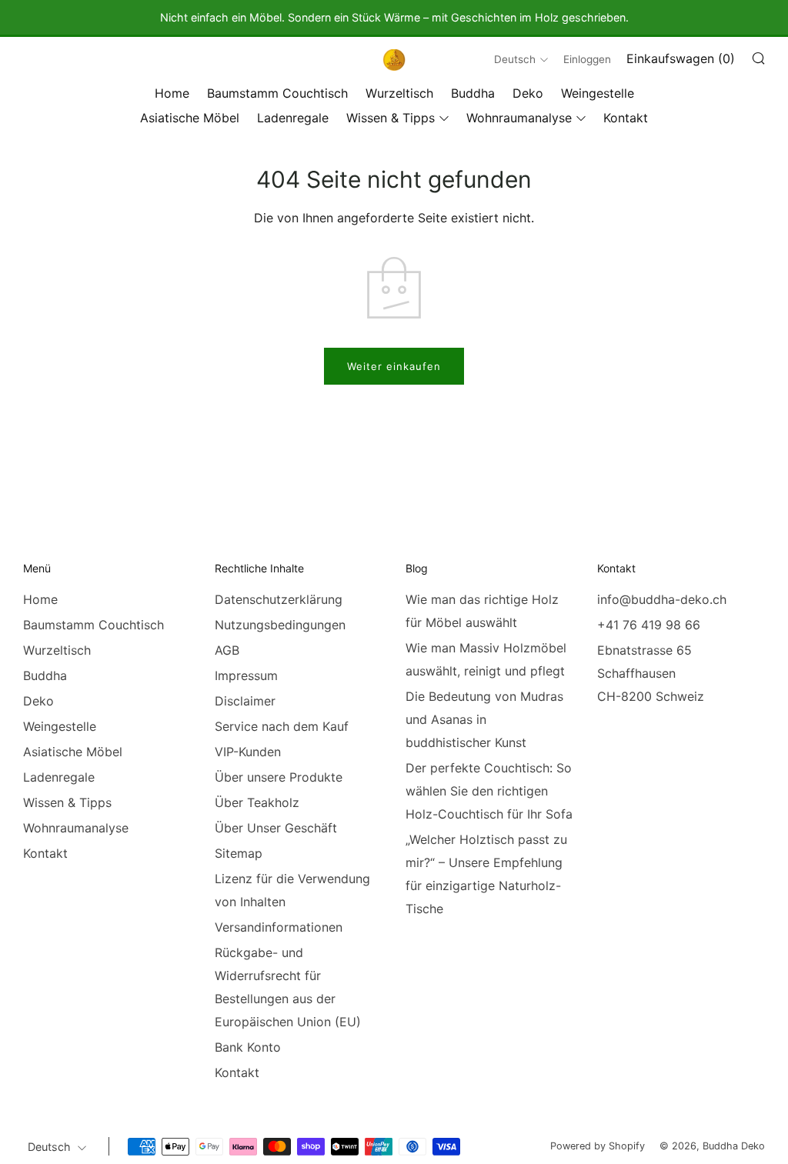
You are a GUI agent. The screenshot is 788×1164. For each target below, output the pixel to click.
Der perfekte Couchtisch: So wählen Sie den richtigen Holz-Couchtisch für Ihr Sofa (489, 791)
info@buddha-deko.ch (661, 599)
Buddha (473, 93)
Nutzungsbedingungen (280, 624)
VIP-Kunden (248, 751)
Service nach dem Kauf (282, 726)
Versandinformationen (278, 927)
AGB (227, 650)
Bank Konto (248, 1047)
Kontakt (625, 117)
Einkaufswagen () (680, 58)
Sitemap (238, 853)
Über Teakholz (257, 802)
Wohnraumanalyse (519, 117)
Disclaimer (245, 701)
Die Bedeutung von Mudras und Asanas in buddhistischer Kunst (484, 719)
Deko (528, 93)
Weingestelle (597, 93)
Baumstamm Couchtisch (277, 93)
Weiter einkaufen (394, 366)
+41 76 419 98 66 (648, 624)
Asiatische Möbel (189, 117)
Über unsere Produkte (278, 777)
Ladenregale (293, 117)
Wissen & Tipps (390, 117)
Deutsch (515, 59)
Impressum (246, 675)
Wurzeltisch (399, 93)
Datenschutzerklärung (278, 599)
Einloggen (587, 59)
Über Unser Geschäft (276, 827)
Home (172, 93)
